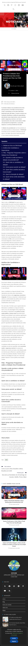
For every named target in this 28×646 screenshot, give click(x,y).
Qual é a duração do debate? (13, 174)
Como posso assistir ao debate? (14, 167)
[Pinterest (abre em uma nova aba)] (11, 5)
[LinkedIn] (19, 586)
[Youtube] (5, 591)
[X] (5, 586)
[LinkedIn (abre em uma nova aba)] (19, 5)
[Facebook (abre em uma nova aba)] (8, 5)
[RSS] (9, 591)
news (6, 459)
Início (4, 599)
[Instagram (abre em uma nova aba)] (15, 5)
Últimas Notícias (15, 93)
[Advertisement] (14, 45)
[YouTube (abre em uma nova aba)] (22, 5)
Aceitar (14, 638)
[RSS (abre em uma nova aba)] (13, 9)
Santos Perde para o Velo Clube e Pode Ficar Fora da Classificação (14, 522)
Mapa (4, 610)
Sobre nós (5, 607)
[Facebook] (9, 586)
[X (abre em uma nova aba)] (4, 5)
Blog (4, 602)
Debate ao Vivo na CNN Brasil (12, 145)
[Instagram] (14, 586)
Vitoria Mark (20, 86)
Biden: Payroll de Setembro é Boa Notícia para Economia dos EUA (14, 501)
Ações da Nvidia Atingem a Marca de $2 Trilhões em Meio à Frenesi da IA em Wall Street (14, 544)
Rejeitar (14, 641)
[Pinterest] (23, 586)
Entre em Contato (7, 604)
